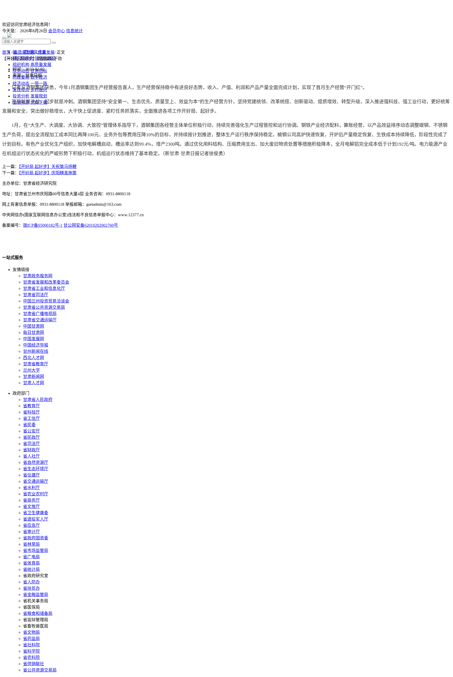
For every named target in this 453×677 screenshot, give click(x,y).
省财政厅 (31, 450)
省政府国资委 (35, 538)
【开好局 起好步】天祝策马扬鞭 (48, 166)
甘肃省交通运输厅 (40, 320)
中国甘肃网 (33, 326)
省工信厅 (31, 418)
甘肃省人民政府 (37, 399)
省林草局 (31, 544)
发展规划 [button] (38, 96)
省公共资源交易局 (40, 670)
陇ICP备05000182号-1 (42, 225)
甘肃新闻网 (33, 376)
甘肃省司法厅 (35, 295)
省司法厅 (31, 443)
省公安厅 (31, 431)
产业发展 (46, 52)
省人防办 (31, 582)
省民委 (29, 425)
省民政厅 (31, 437)
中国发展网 (33, 339)
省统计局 (31, 569)
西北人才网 (33, 357)
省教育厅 (31, 406)
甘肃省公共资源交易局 (44, 307)
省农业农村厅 (35, 494)
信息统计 (74, 31)
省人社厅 (31, 456)
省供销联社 (33, 664)
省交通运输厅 (35, 481)
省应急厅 (31, 525)
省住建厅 (31, 475)
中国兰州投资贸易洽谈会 (46, 301)
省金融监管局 (35, 594)
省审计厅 (31, 531)
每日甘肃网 (33, 332)
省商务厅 (31, 500)
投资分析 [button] (21, 96)
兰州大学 (31, 370)
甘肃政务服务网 (37, 276)
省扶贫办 (31, 588)
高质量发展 (24, 52)
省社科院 (31, 645)
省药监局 (31, 638)
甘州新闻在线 (35, 351)
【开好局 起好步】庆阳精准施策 (48, 173)
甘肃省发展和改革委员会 (46, 282)
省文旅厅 (31, 506)
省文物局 (31, 632)
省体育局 (31, 563)
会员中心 (56, 31)
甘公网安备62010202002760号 (90, 225)
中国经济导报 (35, 345)
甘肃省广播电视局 (40, 313)
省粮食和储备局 (37, 613)
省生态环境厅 (35, 469)
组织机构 (21, 64)
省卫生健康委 (35, 513)
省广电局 (31, 557)
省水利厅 (31, 487)
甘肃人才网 (33, 383)
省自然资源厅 (35, 462)
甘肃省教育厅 (35, 364)
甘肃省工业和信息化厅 (44, 288)
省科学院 (31, 651)
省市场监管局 (35, 550)
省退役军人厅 (35, 519)
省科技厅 (31, 412)
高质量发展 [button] (40, 64)
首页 (6, 52)
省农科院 (31, 657)
